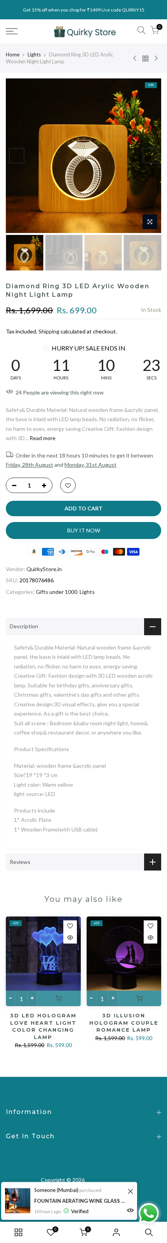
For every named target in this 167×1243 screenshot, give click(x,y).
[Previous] (16, 155)
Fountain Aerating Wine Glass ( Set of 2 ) (79, 1201)
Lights (34, 54)
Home (12, 54)
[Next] (150, 155)
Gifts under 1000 (56, 591)
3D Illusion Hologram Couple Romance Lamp (123, 1022)
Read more (42, 438)
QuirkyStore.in (44, 569)
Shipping (48, 331)
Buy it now (83, 530)
